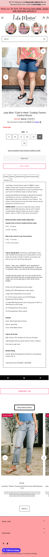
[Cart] (48, 18)
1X (33, 137)
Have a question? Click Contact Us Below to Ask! (24, 150)
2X (40, 137)
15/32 (12, 495)
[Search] (44, 39)
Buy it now (24, 166)
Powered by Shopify (30, 553)
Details (6, 176)
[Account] (44, 18)
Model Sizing (20, 176)
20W (27, 495)
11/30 (32, 493)
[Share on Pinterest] (40, 377)
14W (17, 495)
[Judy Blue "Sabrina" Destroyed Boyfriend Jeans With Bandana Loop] (22, 444)
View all (24, 509)
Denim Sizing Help (32, 176)
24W (32, 495)
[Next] (43, 77)
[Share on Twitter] (24, 377)
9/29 (26, 493)
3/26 (11, 493)
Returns (12, 176)
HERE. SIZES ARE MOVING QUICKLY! (30, 10)
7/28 (21, 493)
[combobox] (24, 39)
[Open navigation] (5, 17)
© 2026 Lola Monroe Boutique (12, 553)
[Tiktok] (7, 544)
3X (24, 143)
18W (22, 495)
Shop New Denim (24, 407)
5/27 (16, 493)
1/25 (6, 493)
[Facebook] (3, 544)
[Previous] (5, 77)
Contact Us (7, 180)
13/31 (37, 493)
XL (27, 137)
